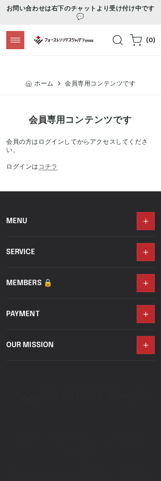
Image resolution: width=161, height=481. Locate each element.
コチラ (48, 166)
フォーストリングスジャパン (74, 439)
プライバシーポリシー (41, 472)
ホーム (44, 83)
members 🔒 (29, 283)
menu (16, 221)
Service (20, 252)
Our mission (30, 345)
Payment (23, 314)
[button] (15, 40)
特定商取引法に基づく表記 (114, 472)
